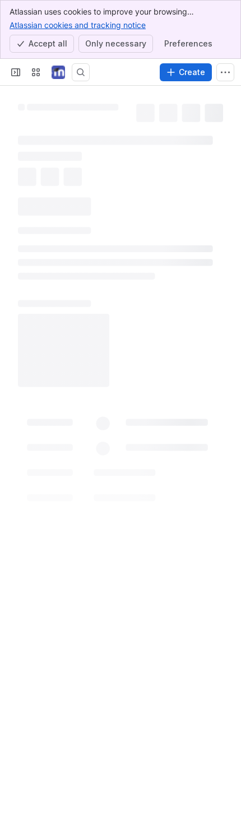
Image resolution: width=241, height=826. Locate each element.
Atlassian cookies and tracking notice (78, 25)
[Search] (81, 72)
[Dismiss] (225, 764)
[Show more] (225, 72)
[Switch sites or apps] (36, 72)
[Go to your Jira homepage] (58, 72)
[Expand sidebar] (16, 72)
